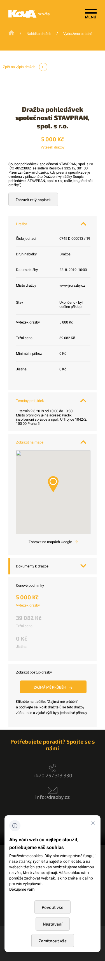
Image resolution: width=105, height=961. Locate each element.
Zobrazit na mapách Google (51, 542)
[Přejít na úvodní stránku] (11, 33)
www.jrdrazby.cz (72, 285)
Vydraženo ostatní (77, 34)
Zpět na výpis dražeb (19, 67)
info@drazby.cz (52, 797)
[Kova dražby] (29, 16)
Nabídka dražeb (39, 34)
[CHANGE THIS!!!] (93, 824)
